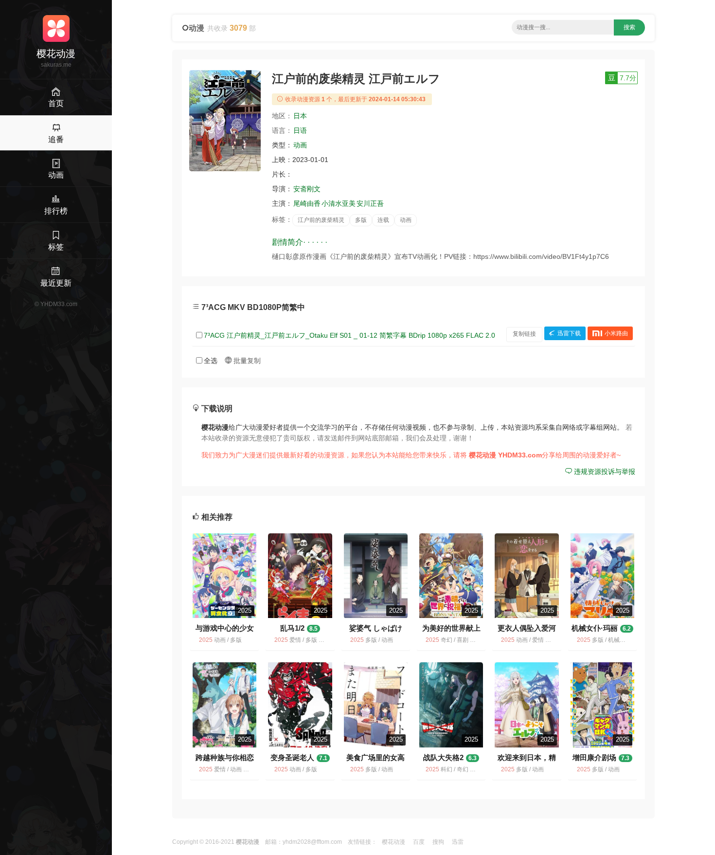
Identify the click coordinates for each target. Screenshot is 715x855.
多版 (361, 220)
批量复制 (246, 360)
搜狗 (438, 841)
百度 (419, 841)
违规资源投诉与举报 (603, 471)
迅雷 (458, 841)
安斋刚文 (307, 189)
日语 (300, 130)
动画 (300, 145)
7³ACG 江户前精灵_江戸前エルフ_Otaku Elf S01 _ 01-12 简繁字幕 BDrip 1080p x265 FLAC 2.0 (349, 335)
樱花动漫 (393, 841)
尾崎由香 (307, 203)
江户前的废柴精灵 (321, 220)
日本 (300, 116)
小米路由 (616, 333)
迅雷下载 (569, 333)
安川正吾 (370, 203)
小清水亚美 (339, 203)
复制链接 (524, 333)
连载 (383, 220)
